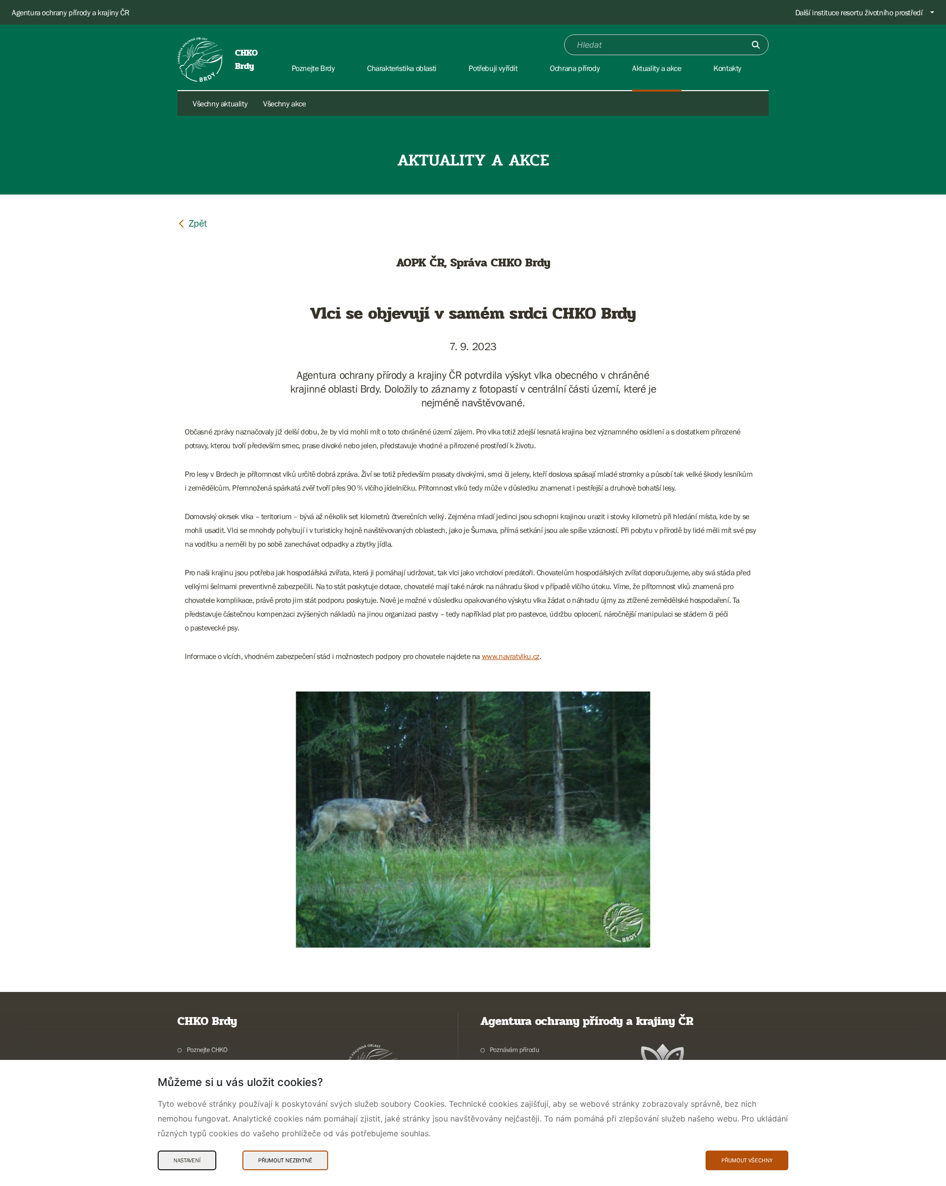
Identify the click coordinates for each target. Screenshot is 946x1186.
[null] (192, 223)
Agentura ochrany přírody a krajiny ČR (70, 12)
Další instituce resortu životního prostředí (859, 12)
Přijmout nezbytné (285, 1160)
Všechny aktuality (220, 103)
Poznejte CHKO (207, 1050)
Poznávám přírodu (514, 1050)
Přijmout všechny (747, 1160)
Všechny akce (284, 103)
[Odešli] (755, 45)
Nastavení (187, 1160)
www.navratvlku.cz (511, 656)
